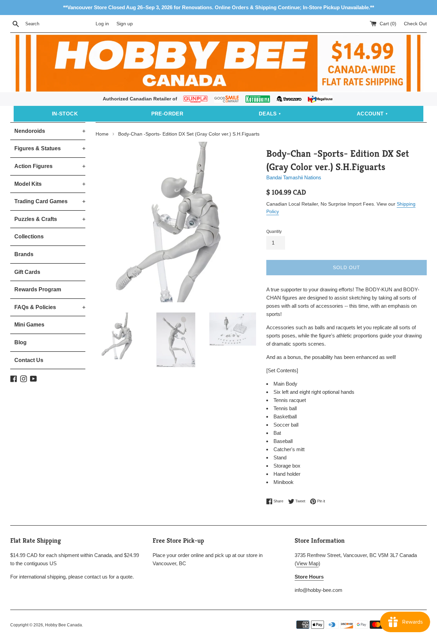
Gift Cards (27, 272)
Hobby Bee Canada (63, 625)
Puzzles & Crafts (49, 219)
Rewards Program (37, 289)
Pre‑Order (167, 113)
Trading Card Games (49, 201)
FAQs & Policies (49, 307)
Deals (268, 113)
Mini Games (29, 325)
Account (370, 113)
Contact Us (28, 360)
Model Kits (49, 184)
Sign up (124, 23)
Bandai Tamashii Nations (293, 177)
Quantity (274, 231)
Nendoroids (49, 131)
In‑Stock (65, 113)
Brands (23, 254)
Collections (29, 236)
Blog (20, 342)
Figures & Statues (49, 148)
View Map (307, 563)
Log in (102, 23)
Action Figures (49, 166)
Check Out (415, 23)
